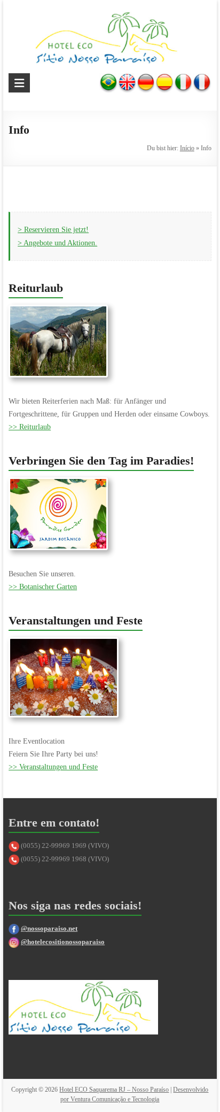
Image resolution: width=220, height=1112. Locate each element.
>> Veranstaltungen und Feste (53, 767)
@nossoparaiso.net (49, 928)
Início (187, 148)
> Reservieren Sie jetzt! (53, 230)
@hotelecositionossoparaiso (63, 942)
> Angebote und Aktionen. (57, 243)
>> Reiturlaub (30, 427)
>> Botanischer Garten (43, 587)
